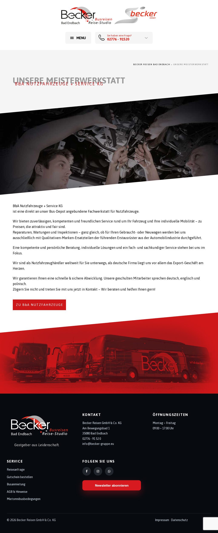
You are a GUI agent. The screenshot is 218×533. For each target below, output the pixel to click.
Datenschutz (179, 520)
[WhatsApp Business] (109, 471)
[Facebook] (86, 471)
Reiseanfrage (16, 469)
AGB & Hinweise (17, 491)
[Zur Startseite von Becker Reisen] (39, 425)
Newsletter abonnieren (112, 485)
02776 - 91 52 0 (91, 438)
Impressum (162, 520)
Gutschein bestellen (20, 477)
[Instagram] (98, 471)
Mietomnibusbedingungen (23, 499)
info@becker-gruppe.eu (98, 444)
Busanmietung (16, 484)
